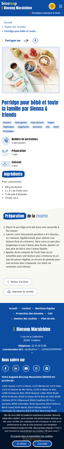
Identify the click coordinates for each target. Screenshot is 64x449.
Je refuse (21, 443)
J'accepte (42, 443)
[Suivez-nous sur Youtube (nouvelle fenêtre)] (26, 368)
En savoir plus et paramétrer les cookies (32, 436)
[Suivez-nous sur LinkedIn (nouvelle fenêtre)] (15, 368)
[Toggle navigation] (60, 7)
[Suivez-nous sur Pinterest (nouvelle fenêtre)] (46, 368)
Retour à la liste (19, 281)
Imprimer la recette (22, 291)
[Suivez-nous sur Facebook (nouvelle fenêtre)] (5, 368)
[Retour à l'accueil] (9, 3)
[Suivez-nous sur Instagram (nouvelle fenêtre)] (36, 368)
